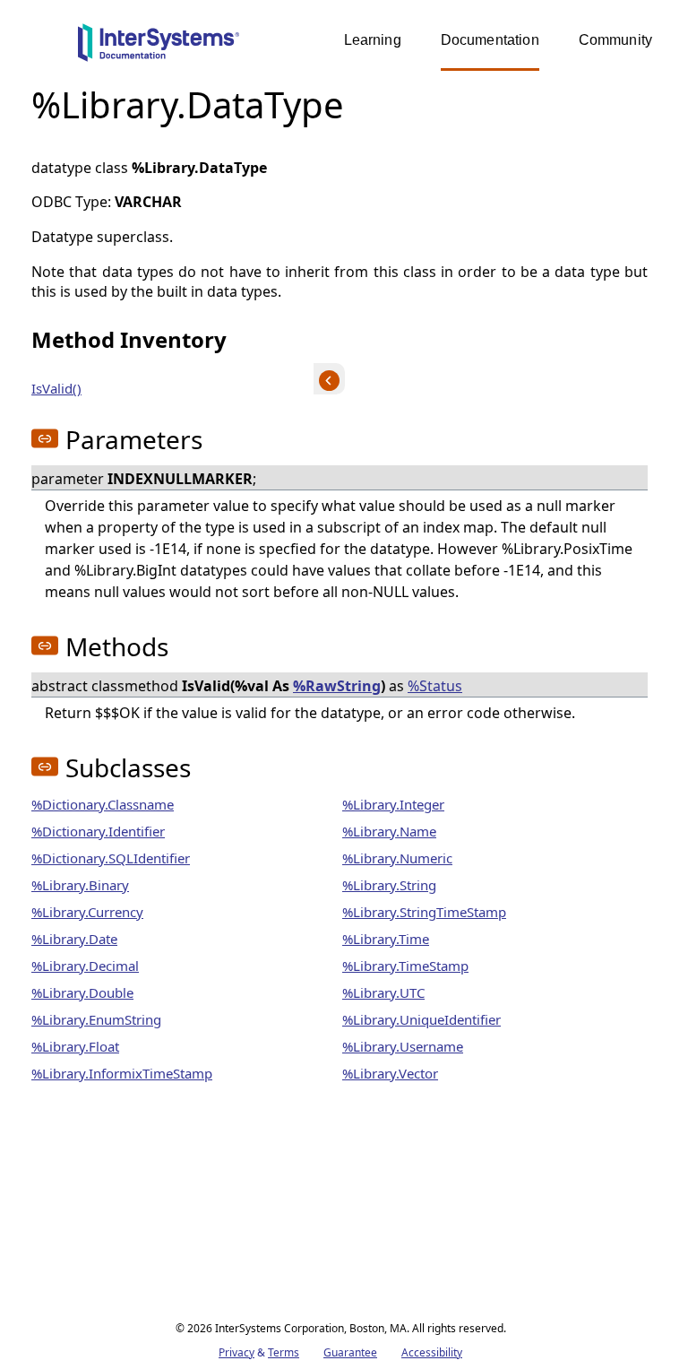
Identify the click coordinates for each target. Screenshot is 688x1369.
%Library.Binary (80, 885)
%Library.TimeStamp (405, 966)
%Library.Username (402, 1046)
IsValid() (56, 388)
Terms (283, 1352)
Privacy (236, 1352)
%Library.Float (75, 1046)
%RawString (337, 686)
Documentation (490, 40)
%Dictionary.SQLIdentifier (110, 858)
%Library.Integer (393, 804)
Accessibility (431, 1352)
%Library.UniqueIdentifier (421, 1019)
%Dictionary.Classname (102, 804)
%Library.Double (82, 992)
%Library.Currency (87, 912)
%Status (435, 686)
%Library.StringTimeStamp (424, 912)
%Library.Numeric (397, 858)
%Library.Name (389, 831)
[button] (44, 438)
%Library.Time (385, 939)
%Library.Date (74, 939)
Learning (372, 40)
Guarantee (350, 1352)
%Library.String (389, 885)
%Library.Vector (390, 1073)
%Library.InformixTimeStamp (121, 1073)
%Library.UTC (383, 992)
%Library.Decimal (85, 966)
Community (615, 40)
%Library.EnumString (96, 1019)
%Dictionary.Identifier (98, 831)
